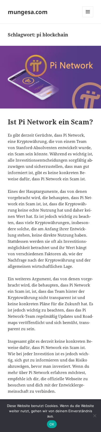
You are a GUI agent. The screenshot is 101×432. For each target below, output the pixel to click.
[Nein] (94, 415)
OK (51, 424)
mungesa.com (28, 12)
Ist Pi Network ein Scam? (50, 121)
